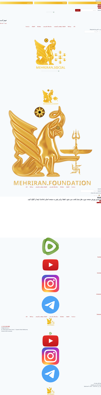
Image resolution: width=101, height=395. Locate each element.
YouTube (99, 272)
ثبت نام (1, 23)
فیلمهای (33, 26)
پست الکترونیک (95, 29)
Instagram (98, 294)
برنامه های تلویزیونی (47, 26)
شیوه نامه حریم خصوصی (96, 384)
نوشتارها (39, 26)
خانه (74, 26)
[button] (50, 189)
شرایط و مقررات (97, 383)
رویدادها (69, 26)
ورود (6, 23)
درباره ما (27, 26)
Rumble (99, 257)
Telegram (99, 314)
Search (99, 10)
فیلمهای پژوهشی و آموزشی (60, 26)
